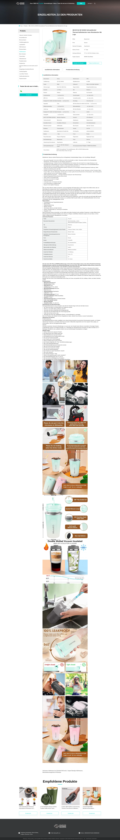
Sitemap (25, 838)
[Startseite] (20, 3)
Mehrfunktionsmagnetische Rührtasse (51, 772)
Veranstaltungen (48, 3)
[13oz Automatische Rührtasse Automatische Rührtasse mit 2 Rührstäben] (28, 796)
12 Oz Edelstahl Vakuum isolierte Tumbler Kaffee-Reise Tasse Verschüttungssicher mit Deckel (48, 807)
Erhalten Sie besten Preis (80, 63)
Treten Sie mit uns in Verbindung (65, 3)
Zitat (81, 3)
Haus (31, 3)
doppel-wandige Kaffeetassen (75, 770)
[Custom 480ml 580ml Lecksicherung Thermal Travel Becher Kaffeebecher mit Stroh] (71, 796)
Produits (41, 3)
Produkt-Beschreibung (73, 69)
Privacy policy (31, 838)
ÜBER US (35, 3)
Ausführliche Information (52, 69)
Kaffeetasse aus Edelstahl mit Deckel (57, 770)
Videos (55, 3)
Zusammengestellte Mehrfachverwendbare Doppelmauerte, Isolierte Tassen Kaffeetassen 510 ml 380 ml (91, 807)
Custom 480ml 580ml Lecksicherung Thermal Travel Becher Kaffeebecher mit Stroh (71, 807)
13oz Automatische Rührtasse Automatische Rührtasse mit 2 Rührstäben (26, 807)
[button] (20, 799)
